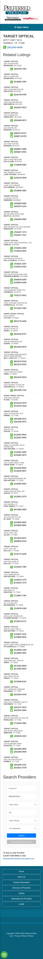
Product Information (21, 882)
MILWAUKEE (9, 78)
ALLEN (6, 535)
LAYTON (7, 318)
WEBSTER (8, 733)
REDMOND (8, 200)
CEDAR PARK (9, 465)
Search (21, 835)
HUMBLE (7, 761)
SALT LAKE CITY (10, 358)
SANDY (6, 331)
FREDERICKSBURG (11, 276)
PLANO (7, 400)
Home (21, 871)
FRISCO (7, 678)
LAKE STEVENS (10, 174)
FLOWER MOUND (11, 618)
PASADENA (8, 691)
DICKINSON (8, 704)
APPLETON (8, 91)
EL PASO (7, 519)
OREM (6, 374)
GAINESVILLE (9, 305)
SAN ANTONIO (9, 449)
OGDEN (7, 343)
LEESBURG (8, 292)
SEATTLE (7, 216)
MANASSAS (8, 229)
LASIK (21, 904)
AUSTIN (7, 431)
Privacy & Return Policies (24, 936)
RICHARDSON (9, 605)
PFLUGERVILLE (10, 647)
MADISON (8, 130)
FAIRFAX (7, 245)
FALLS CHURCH (10, 260)
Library (21, 893)
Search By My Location (23, 842)
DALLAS (7, 551)
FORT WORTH (9, 506)
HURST (6, 662)
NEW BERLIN (9, 104)
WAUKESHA (8, 66)
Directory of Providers (21, 888)
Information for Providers (21, 899)
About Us (21, 877)
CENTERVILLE (9, 387)
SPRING (7, 415)
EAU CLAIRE (9, 161)
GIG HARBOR (9, 187)
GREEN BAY (8, 117)
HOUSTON (8, 592)
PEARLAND (8, 720)
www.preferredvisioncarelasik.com (18, 859)
